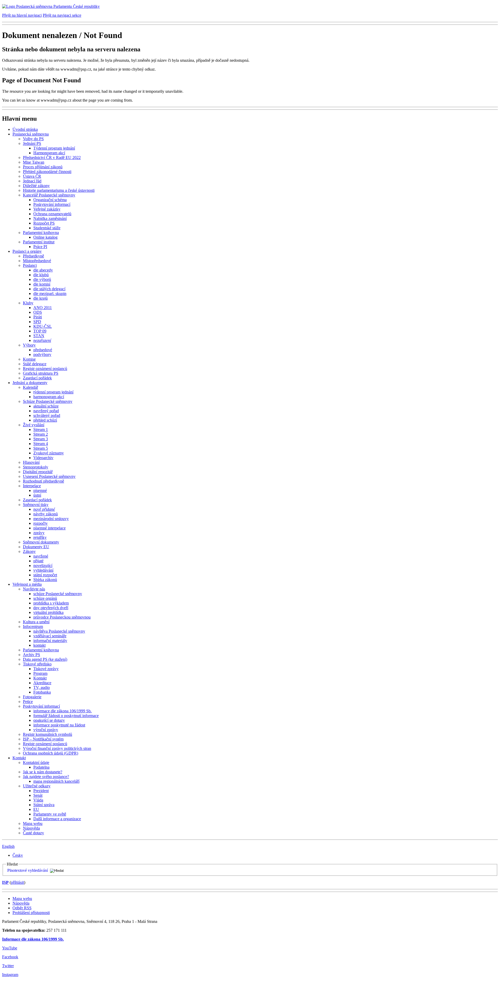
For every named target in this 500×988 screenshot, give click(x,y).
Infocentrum (33, 626)
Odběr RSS (22, 908)
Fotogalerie (32, 697)
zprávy (39, 532)
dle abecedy (43, 270)
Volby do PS (33, 139)
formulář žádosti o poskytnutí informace (66, 715)
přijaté (38, 561)
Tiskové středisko (37, 664)
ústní (37, 495)
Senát (37, 795)
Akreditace (42, 683)
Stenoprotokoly (35, 467)
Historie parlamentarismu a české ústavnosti (59, 190)
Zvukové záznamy (48, 453)
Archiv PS (31, 654)
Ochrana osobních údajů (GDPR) (50, 753)
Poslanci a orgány (27, 251)
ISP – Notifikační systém (43, 739)
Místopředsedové (37, 260)
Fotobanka (42, 692)
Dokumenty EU (36, 547)
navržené (40, 556)
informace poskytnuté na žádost (59, 725)
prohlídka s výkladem (51, 603)
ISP (5, 882)
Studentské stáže (46, 228)
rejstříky (40, 537)
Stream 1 (40, 429)
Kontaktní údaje (36, 762)
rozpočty (40, 523)
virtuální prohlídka (48, 612)
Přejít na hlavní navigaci (22, 15)
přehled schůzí (45, 420)
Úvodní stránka (25, 129)
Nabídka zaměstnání (50, 218)
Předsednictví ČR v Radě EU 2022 (52, 157)
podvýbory (42, 354)
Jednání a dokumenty (29, 382)
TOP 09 (39, 331)
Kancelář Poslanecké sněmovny (49, 195)
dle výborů (42, 279)
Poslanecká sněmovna (30, 134)
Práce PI (40, 246)
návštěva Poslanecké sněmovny (59, 631)
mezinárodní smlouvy (51, 518)
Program (40, 673)
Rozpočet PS (44, 223)
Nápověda (31, 828)
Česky (17, 855)
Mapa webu (32, 823)
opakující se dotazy (49, 720)
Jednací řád (32, 181)
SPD (37, 321)
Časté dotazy (33, 833)
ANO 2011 (42, 307)
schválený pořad (46, 415)
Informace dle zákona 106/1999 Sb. (33, 939)
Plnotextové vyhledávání (27, 870)
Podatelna (41, 767)
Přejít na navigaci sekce (62, 15)
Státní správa (43, 804)
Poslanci (30, 265)
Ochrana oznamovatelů (52, 214)
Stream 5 (40, 448)
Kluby (28, 303)
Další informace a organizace (57, 819)
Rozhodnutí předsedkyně (43, 481)
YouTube (9, 948)
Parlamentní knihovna (41, 232)
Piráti (37, 317)
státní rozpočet (45, 575)
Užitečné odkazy (37, 786)
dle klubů (41, 275)
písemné (40, 490)
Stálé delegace (34, 364)
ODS (37, 312)
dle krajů (40, 298)
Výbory (29, 345)
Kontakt (40, 678)
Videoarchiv (43, 457)
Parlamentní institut (38, 242)
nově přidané (44, 509)
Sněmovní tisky (35, 504)
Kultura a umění (36, 622)
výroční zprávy (45, 729)
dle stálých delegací (49, 289)
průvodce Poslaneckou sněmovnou (62, 617)
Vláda (38, 800)
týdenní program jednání (53, 392)
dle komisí (41, 284)
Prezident (41, 790)
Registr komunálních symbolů (47, 734)
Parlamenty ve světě (49, 814)
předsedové (42, 350)
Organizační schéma (50, 199)
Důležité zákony (36, 185)
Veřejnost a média (27, 584)
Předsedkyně (33, 256)
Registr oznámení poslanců (45, 368)
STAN (38, 336)
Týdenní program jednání (54, 148)
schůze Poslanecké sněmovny (57, 593)
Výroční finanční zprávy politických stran (57, 748)
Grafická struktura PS (40, 373)
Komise (29, 359)
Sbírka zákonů (45, 579)
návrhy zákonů (45, 514)
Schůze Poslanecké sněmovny (47, 401)
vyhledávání (43, 570)
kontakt (39, 645)
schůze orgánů (45, 598)
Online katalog (45, 237)
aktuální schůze (46, 406)
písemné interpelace (49, 528)
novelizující (42, 565)
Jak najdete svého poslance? (46, 776)
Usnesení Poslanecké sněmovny (49, 476)
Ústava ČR (32, 176)
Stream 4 (40, 443)
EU (36, 809)
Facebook (10, 957)
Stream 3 (40, 439)
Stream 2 (40, 434)
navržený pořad (46, 411)
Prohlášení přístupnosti (31, 912)
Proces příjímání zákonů (43, 167)
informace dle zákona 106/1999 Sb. (62, 711)
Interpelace (32, 486)
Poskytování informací (51, 204)
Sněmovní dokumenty (41, 542)
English (8, 846)
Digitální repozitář (38, 472)
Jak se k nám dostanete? (42, 772)
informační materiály (50, 640)
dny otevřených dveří (50, 608)
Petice (28, 701)
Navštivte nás (34, 589)
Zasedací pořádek (37, 378)
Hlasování (31, 462)
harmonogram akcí (48, 396)
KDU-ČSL (42, 326)
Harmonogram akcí (49, 153)
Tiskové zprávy (46, 668)
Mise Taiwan (33, 162)
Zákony (29, 551)
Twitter (8, 966)
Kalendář (30, 387)
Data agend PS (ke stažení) (45, 659)
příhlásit (17, 882)
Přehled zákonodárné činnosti (47, 171)
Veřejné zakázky (46, 209)
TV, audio (41, 687)
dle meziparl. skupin (49, 293)
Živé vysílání (33, 425)
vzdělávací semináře (49, 636)
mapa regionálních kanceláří (56, 781)
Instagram (10, 974)
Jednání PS (32, 143)
